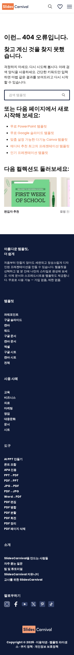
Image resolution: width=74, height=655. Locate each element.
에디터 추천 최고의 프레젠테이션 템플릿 (39, 146)
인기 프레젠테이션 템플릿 (29, 152)
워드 (7, 331)
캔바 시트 (10, 357)
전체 (7, 363)
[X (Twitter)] (33, 604)
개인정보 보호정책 (46, 646)
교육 (7, 392)
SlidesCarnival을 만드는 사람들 (26, 558)
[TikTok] (51, 604)
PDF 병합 (10, 507)
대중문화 (10, 419)
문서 (7, 424)
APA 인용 (10, 470)
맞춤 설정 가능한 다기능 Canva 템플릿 (39, 139)
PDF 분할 (10, 513)
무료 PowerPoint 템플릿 (28, 126)
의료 (7, 403)
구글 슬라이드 (13, 320)
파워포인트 (11, 314)
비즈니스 (10, 397)
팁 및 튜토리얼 (13, 569)
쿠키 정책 (27, 646)
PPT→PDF (11, 475)
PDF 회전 (10, 518)
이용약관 (42, 642)
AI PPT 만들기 (13, 459)
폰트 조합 (10, 464)
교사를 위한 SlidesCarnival (23, 580)
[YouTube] (25, 604)
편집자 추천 (11, 211)
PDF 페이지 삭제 (14, 529)
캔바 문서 (10, 341)
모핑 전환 (66, 211)
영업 (7, 414)
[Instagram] (7, 604)
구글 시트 (10, 352)
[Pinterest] (42, 604)
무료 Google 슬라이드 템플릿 (32, 133)
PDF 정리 (10, 523)
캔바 (7, 325)
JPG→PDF (11, 486)
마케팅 (8, 408)
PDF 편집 (10, 502)
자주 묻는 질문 (13, 563)
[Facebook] (16, 604)
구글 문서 (10, 336)
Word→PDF (12, 497)
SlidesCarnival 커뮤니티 (21, 574)
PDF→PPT (11, 480)
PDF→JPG (11, 491)
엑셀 (7, 347)
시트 (7, 430)
